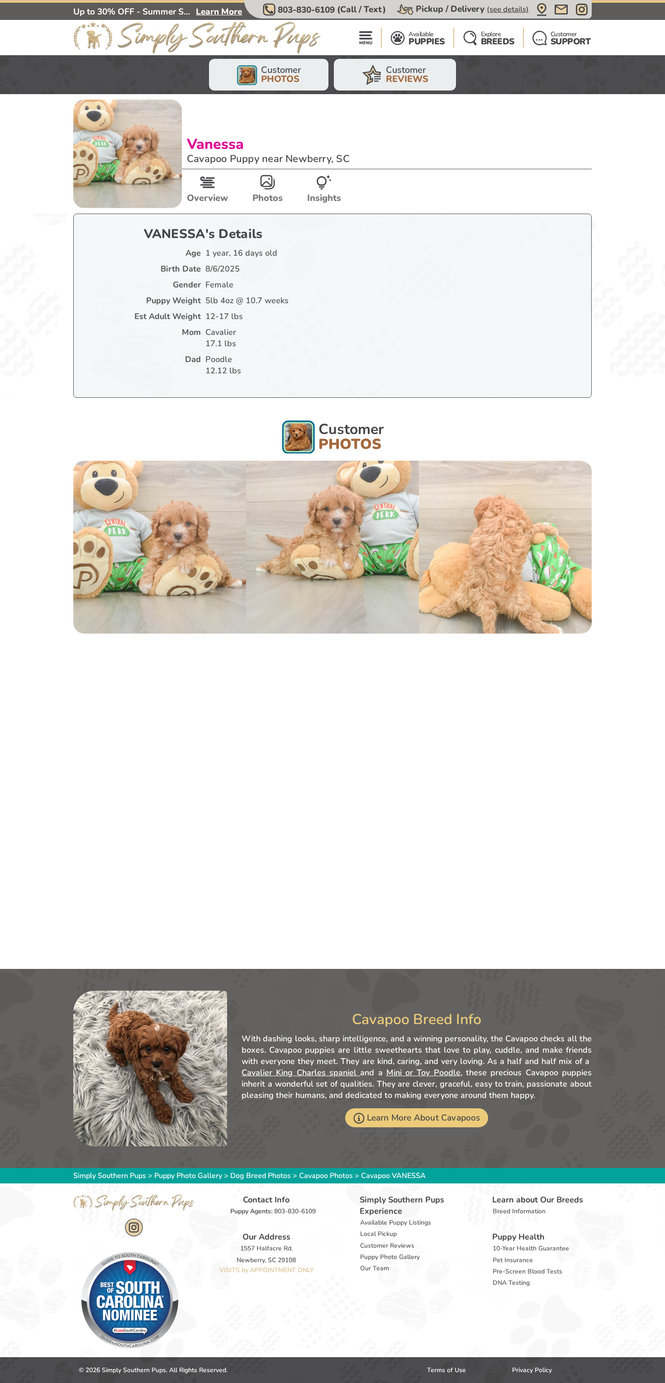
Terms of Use (446, 1370)
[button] (325, 9)
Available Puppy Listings (395, 1222)
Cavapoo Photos (326, 1176)
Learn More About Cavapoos (423, 1118)
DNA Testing (511, 1282)
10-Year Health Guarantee (531, 1248)
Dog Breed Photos (260, 1176)
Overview (207, 198)
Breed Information (519, 1211)
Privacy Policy (532, 1370)
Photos (267, 198)
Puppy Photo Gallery (188, 1176)
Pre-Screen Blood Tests (527, 1271)
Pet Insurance (513, 1260)
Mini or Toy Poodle (423, 1072)
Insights (324, 198)
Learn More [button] (219, 12)
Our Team (374, 1268)
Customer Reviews (387, 1245)
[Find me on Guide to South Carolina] (129, 1300)
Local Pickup (378, 1234)
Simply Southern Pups (109, 1176)
